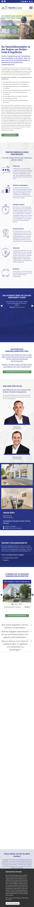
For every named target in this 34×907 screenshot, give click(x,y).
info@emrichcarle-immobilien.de (13, 528)
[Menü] (31, 8)
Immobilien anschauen (10, 27)
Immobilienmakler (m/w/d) (10, 558)
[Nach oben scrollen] (30, 859)
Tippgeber (6, 560)
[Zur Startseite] (11, 7)
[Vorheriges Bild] (2, 25)
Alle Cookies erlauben (13, 903)
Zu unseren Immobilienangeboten (17, 615)
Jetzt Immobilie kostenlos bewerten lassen (17, 371)
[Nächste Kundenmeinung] (33, 306)
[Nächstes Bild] (31, 25)
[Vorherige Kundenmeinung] (1, 306)
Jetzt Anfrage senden (10, 135)
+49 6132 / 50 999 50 (10, 526)
